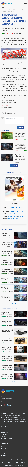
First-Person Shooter (12, 216)
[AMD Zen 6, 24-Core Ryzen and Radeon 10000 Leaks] (20, 352)
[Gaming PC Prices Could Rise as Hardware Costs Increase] (20, 326)
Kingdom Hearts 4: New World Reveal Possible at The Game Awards (20, 156)
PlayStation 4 (13, 207)
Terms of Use (4, 451)
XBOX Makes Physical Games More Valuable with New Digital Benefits (20, 135)
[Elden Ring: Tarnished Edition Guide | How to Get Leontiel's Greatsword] (20, 265)
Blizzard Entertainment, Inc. (17, 211)
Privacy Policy (4, 453)
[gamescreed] (9, 405)
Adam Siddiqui (9, 33)
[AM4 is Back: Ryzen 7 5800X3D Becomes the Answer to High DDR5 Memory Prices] (20, 379)
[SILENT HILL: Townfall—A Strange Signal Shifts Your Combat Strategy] (20, 238)
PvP (17, 218)
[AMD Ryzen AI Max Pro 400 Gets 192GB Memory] (20, 361)
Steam (4, 209)
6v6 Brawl (9, 218)
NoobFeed (3, 7)
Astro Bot (16, 139)
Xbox (12, 459)
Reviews (10, 462)
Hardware (23, 462)
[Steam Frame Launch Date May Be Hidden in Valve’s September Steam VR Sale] (20, 343)
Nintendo (23, 459)
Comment (20, 127)
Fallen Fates (4, 436)
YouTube (8, 102)
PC (17, 459)
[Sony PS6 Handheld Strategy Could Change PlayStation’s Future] (20, 335)
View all (14, 303)
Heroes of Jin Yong (6, 434)
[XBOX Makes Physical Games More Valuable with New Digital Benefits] (7, 139)
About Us (3, 446)
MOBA (14, 218)
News (9, 7)
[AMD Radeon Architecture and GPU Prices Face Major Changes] (20, 317)
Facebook (13, 102)
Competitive (21, 216)
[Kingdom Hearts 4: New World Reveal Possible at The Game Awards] (7, 160)
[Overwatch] (14, 200)
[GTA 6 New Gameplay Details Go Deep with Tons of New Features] (20, 247)
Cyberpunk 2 (4, 432)
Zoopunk (16, 150)
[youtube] (5, 405)
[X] (2, 405)
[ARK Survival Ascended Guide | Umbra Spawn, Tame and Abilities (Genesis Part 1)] (20, 292)
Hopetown (3, 430)
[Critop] (13, 405)
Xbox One (19, 207)
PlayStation (5, 459)
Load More (14, 165)
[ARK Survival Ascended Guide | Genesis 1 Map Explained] (20, 300)
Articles (16, 462)
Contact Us (4, 455)
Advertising (4, 449)
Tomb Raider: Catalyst (6, 438)
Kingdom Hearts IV (18, 160)
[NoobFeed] (6, 3)
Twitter (3, 102)
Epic (7, 209)
